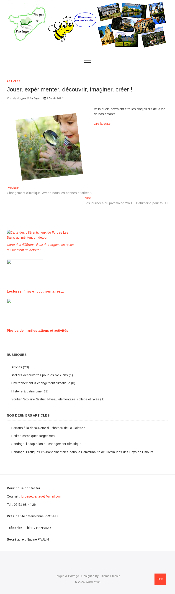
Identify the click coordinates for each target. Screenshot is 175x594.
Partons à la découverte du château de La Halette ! (48, 428)
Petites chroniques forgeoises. (33, 436)
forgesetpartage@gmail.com (41, 496)
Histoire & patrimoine (26, 391)
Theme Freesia (110, 576)
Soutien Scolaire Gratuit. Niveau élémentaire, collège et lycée (55, 399)
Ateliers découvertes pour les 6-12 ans (39, 375)
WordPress (92, 582)
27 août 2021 (54, 98)
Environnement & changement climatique (40, 383)
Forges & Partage (27, 98)
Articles (14, 81)
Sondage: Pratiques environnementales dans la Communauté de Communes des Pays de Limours (82, 452)
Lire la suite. (102, 123)
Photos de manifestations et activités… (39, 330)
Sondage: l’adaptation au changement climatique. (46, 444)
